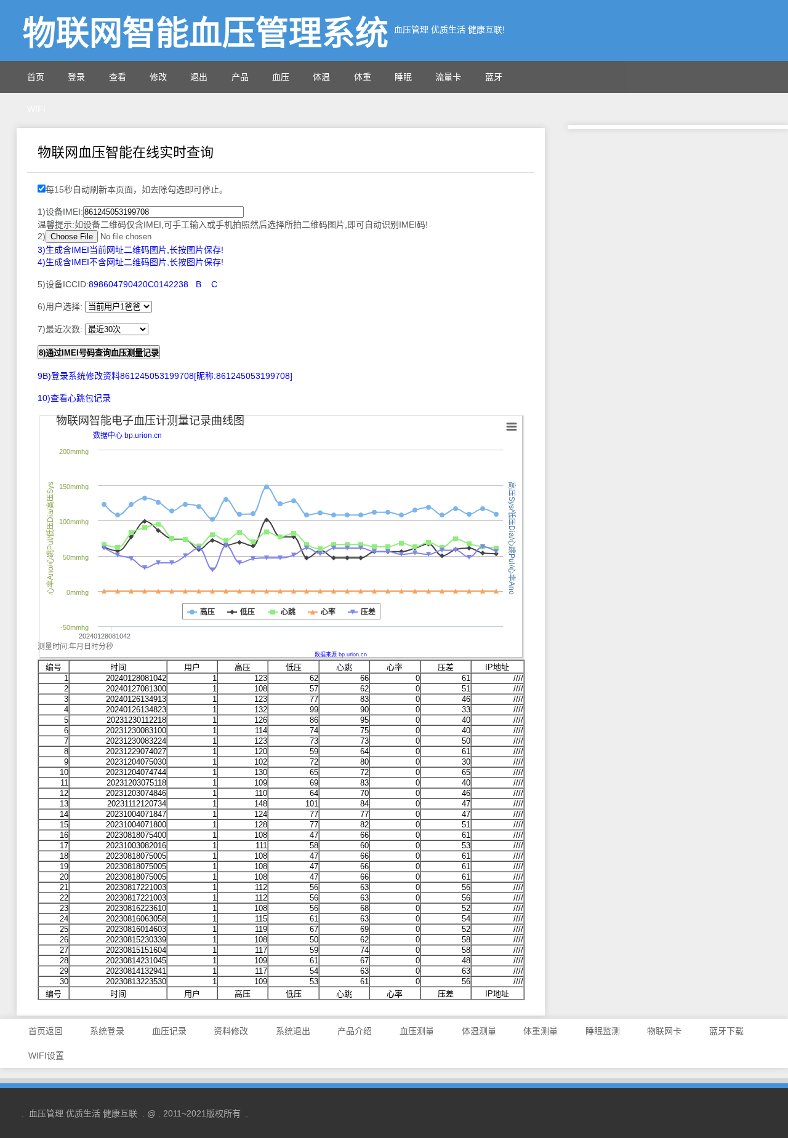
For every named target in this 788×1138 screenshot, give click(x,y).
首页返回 (45, 1031)
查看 (117, 77)
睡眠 (403, 77)
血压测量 (417, 1031)
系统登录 (107, 1031)
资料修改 (231, 1031)
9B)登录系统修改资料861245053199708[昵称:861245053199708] (165, 376)
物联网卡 (664, 1031)
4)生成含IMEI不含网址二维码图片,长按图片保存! (130, 262)
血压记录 (169, 1031)
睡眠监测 (602, 1031)
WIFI (36, 109)
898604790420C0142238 (138, 284)
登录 (76, 77)
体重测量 (540, 1031)
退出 (198, 77)
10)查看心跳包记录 (74, 398)
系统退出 (293, 1031)
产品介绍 (354, 1031)
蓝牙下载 (726, 1031)
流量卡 (448, 77)
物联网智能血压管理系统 (205, 33)
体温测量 (479, 1031)
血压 (280, 77)
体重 (362, 77)
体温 (321, 77)
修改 (158, 77)
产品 (240, 77)
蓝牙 (493, 77)
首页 (35, 77)
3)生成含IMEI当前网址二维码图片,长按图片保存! (130, 250)
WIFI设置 (46, 1055)
